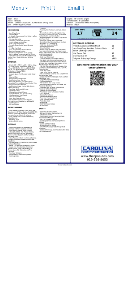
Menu (17, 7)
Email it (75, 7)
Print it (47, 7)
